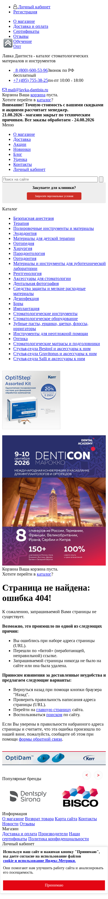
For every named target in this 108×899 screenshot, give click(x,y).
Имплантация (26, 308)
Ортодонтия (24, 258)
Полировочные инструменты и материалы (53, 228)
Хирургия (22, 248)
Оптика (20, 338)
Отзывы (21, 36)
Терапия (21, 223)
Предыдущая (86, 775)
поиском (54, 714)
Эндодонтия (25, 233)
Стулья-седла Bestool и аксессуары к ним (52, 348)
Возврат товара (39, 818)
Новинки (22, 149)
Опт (17, 46)
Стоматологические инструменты (45, 313)
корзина (37, 94)
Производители (53, 833)
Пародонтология (29, 253)
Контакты (22, 164)
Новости (10, 823)
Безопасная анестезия (33, 218)
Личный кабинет (33, 6)
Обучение (22, 41)
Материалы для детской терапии (44, 238)
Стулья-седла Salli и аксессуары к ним (49, 358)
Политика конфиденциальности (58, 838)
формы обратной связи (40, 739)
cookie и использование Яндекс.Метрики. (39, 861)
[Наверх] (8, 43)
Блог (17, 154)
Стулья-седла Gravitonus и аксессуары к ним (55, 353)
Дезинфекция (26, 298)
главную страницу (53, 709)
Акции (19, 144)
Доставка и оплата (30, 26)
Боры (18, 303)
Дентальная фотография (36, 283)
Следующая (98, 775)
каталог (44, 99)
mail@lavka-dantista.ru (27, 89)
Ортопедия (23, 243)
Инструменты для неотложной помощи (50, 333)
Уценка (20, 159)
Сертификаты (26, 31)
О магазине (24, 21)
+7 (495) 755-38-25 (30, 80)
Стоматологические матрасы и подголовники (56, 343)
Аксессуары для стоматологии (42, 278)
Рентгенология (27, 273)
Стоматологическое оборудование (45, 318)
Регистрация (25, 11)
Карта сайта (66, 818)
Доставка (22, 139)
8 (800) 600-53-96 (30, 70)
